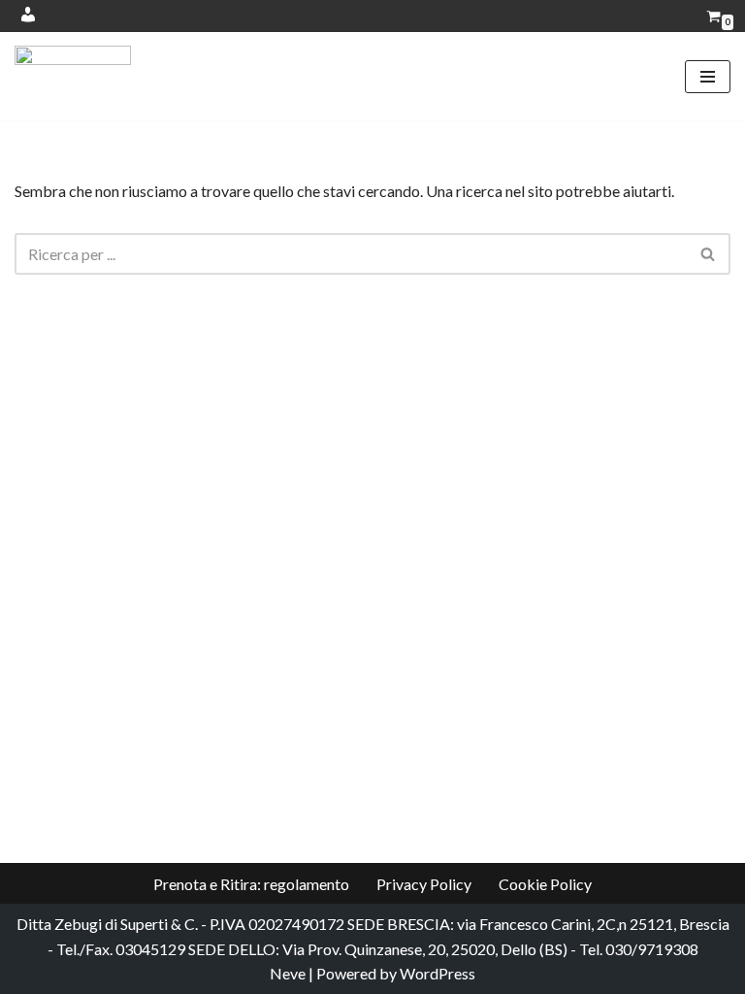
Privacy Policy (423, 884)
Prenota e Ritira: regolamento (251, 884)
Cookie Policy (545, 884)
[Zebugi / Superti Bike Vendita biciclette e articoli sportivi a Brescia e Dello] (73, 76)
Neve (288, 973)
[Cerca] (708, 254)
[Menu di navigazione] (707, 76)
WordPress (437, 973)
